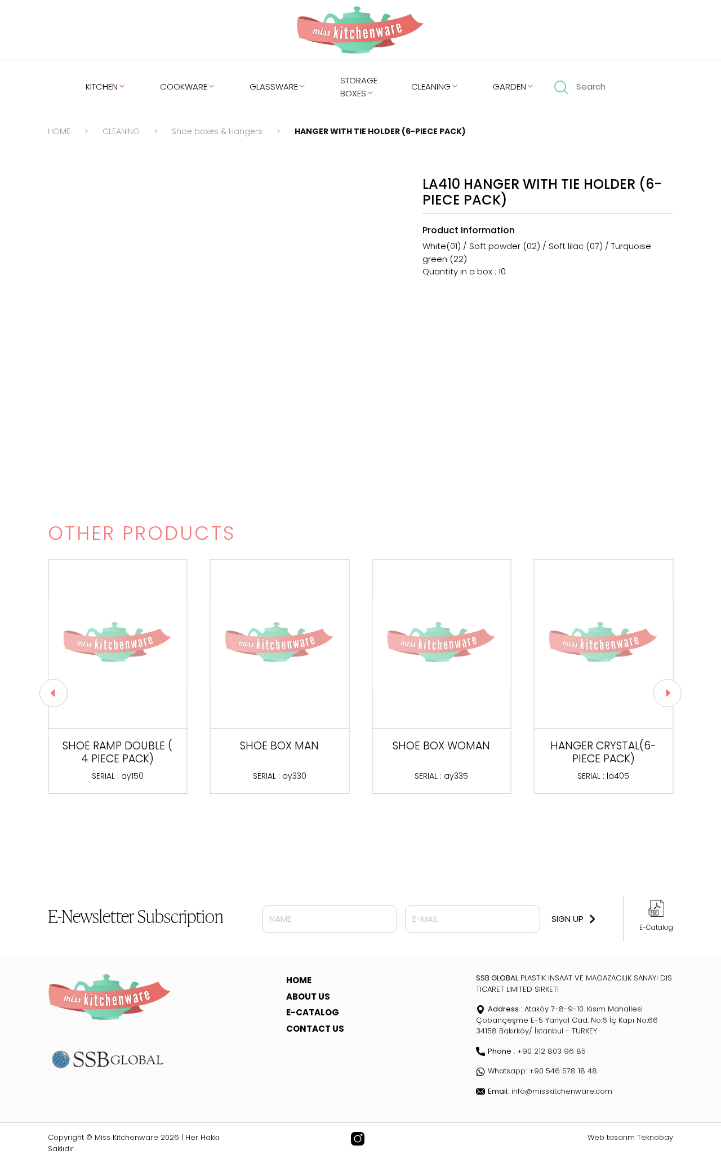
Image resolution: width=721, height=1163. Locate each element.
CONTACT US (315, 1029)
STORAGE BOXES (358, 86)
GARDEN (509, 86)
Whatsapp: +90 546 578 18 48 (542, 1071)
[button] (53, 693)
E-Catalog (656, 927)
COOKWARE (183, 86)
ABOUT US (308, 996)
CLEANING (431, 86)
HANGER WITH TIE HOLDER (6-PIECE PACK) (380, 131)
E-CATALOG (312, 1012)
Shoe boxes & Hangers (217, 131)
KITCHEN (102, 86)
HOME (59, 131)
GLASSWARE (274, 86)
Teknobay (655, 1137)
